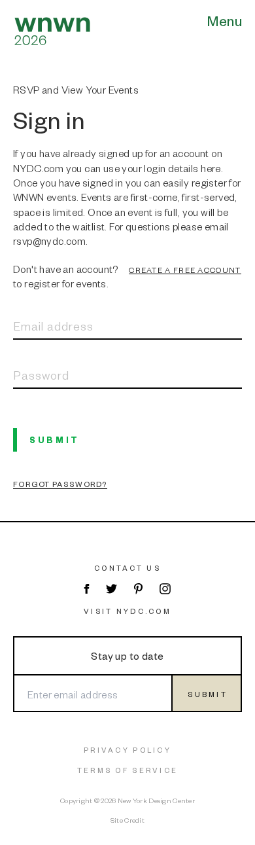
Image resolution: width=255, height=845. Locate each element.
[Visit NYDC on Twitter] (111, 588)
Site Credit (127, 820)
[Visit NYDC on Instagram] (165, 588)
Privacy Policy (127, 750)
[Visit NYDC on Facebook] (86, 589)
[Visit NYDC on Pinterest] (138, 588)
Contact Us (127, 568)
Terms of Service (127, 770)
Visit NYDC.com (127, 611)
